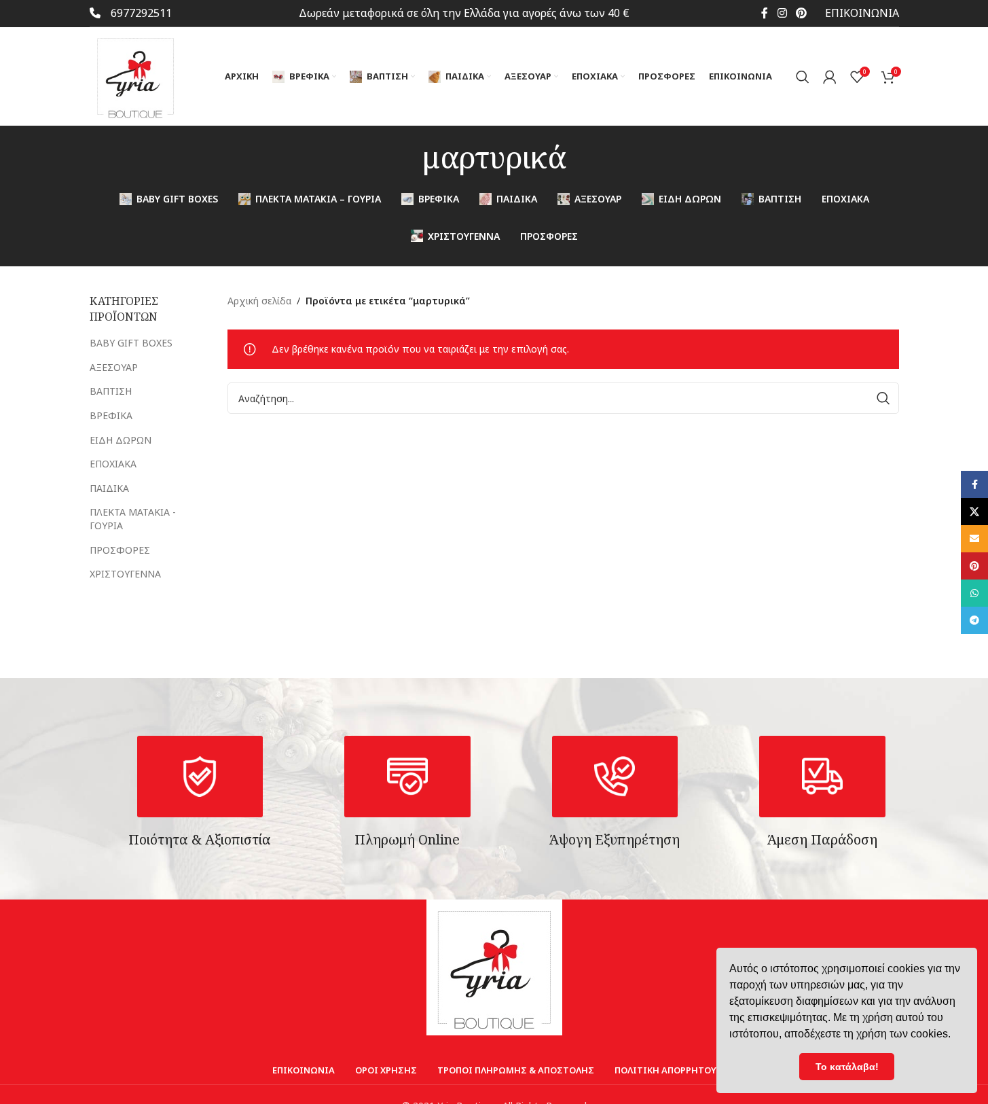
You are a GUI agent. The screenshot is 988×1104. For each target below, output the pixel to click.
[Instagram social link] (782, 13)
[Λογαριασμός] (829, 76)
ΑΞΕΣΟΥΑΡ (114, 367)
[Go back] (405, 157)
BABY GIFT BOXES (131, 342)
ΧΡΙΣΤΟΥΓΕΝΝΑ (125, 573)
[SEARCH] (883, 398)
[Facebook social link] (764, 13)
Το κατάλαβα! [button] (847, 1066)
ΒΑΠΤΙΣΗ (111, 391)
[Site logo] (135, 75)
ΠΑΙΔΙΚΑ (109, 488)
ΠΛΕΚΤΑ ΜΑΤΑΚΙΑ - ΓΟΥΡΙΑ (133, 518)
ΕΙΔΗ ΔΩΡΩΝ (120, 439)
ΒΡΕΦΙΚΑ (111, 415)
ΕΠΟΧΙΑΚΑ (113, 463)
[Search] (802, 76)
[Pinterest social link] (801, 13)
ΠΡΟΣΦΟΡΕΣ (120, 550)
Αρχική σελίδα (259, 300)
